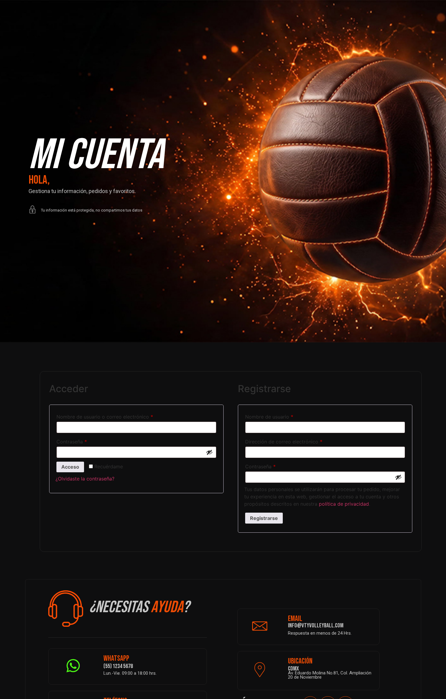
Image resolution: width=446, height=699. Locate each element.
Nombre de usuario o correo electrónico (117, 416)
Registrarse (264, 518)
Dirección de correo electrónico (296, 441)
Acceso (70, 467)
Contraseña (84, 441)
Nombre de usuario (282, 416)
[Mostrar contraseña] (209, 452)
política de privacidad (344, 504)
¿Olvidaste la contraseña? (85, 479)
